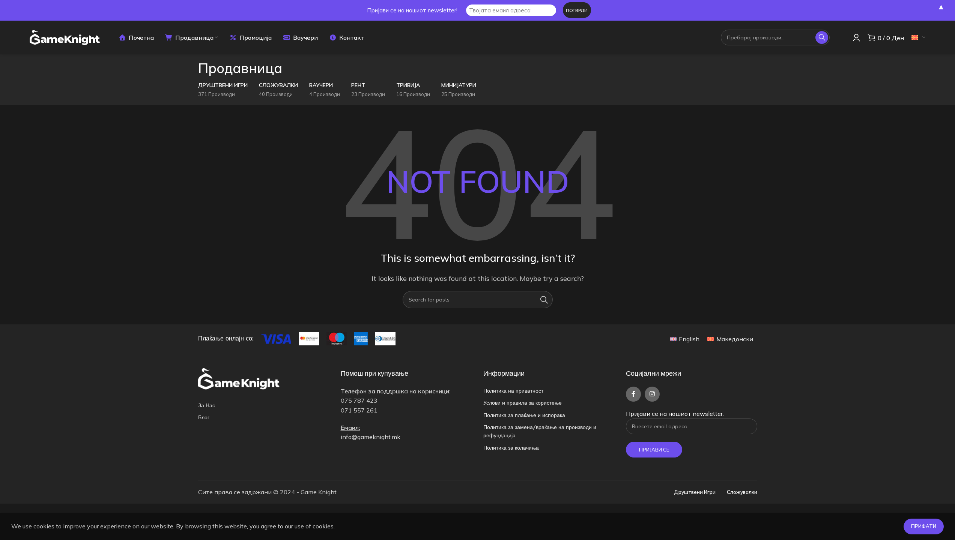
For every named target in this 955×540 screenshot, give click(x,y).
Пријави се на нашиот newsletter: (675, 413)
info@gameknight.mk (370, 437)
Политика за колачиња (511, 447)
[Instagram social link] (652, 394)
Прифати (923, 526)
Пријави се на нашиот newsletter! (412, 10)
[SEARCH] (821, 37)
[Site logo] (65, 36)
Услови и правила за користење (522, 402)
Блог (203, 417)
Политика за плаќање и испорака (524, 415)
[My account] (856, 37)
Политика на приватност (513, 390)
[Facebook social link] (633, 394)
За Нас (206, 405)
